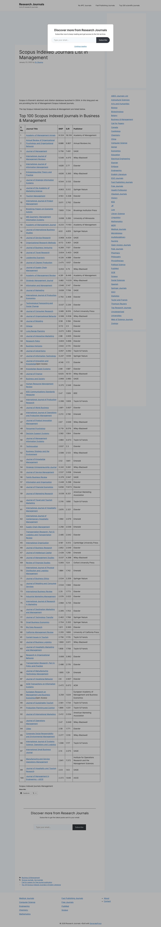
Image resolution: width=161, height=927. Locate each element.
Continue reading (80, 46)
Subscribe (103, 40)
